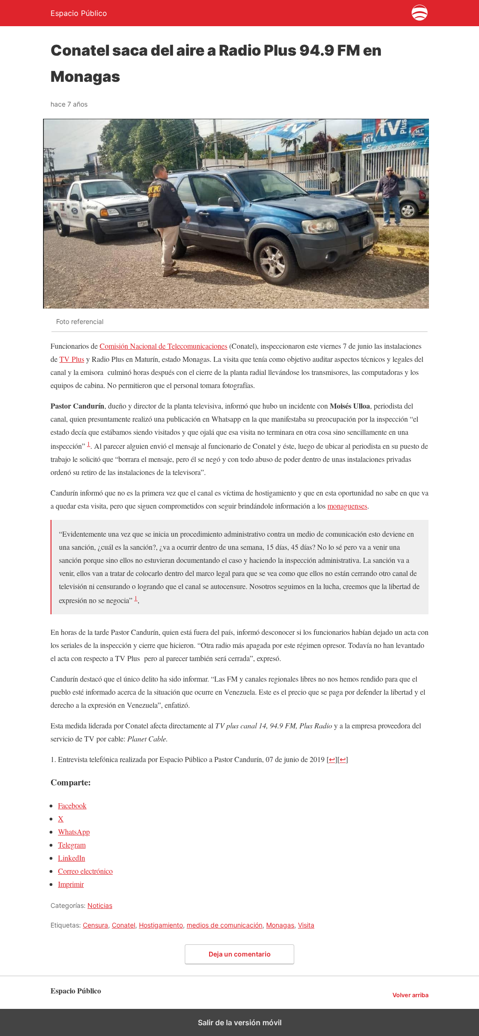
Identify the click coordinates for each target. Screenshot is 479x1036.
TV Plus (71, 359)
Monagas (280, 925)
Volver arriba (410, 995)
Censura (95, 925)
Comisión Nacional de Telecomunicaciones (163, 346)
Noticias (99, 905)
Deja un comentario (240, 954)
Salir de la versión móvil (240, 1022)
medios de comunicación (224, 925)
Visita (306, 925)
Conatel (123, 925)
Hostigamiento (161, 925)
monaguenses (347, 506)
